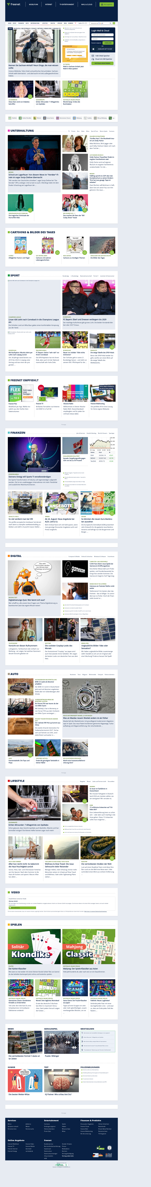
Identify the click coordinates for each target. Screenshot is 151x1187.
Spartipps (111, 433)
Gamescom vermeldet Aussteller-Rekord (73, 608)
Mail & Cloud (86, 4)
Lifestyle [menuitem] (45, 23)
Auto (14, 674)
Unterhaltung (22, 130)
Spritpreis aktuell (13, 1126)
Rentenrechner (102, 1131)
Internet (48, 4)
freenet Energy (12, 1151)
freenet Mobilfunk (13, 1144)
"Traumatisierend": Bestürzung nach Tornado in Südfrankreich (97, 1050)
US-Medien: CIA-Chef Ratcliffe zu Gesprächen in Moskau (75, 40)
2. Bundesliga (74, 275)
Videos (64, 1126)
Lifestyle (17, 781)
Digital (16, 556)
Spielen (16, 924)
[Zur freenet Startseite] (13, 4)
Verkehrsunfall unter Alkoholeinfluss (91, 1069)
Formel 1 (96, 275)
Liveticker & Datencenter (107, 275)
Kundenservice (48, 1144)
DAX (92, 455)
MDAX (93, 458)
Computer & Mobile (74, 556)
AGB (45, 1158)
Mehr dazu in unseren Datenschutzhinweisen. (95, 911)
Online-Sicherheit (103, 1124)
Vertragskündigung (68, 1153)
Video (82, 131)
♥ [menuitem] (75, 23)
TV (69, 131)
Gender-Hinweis (67, 1144)
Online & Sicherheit (86, 556)
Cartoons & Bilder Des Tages (32, 232)
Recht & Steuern (102, 433)
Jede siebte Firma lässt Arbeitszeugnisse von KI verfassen (77, 605)
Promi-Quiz (47, 1131)
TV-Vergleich (102, 1133)
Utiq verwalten (48, 1156)
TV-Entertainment (67, 4)
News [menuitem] (9, 23)
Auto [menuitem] (27, 23)
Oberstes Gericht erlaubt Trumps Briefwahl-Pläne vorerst (96, 1045)
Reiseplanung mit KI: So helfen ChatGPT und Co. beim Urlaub (78, 611)
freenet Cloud (85, 1126)
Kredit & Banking (91, 433)
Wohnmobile (92, 674)
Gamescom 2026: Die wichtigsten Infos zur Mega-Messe (76, 614)
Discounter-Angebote (87, 1124)
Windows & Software (100, 556)
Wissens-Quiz (66, 1129)
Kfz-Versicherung (86, 1133)
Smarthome (111, 556)
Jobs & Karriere (80, 433)
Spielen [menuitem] (60, 23)
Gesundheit (111, 781)
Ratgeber (82, 781)
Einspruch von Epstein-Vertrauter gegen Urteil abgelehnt (75, 33)
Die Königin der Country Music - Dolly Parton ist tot (75, 36)
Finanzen (17, 433)
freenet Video (30, 1144)
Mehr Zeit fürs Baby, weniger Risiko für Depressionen (95, 1041)
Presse (64, 1146)
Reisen (89, 781)
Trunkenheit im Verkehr (88, 1079)
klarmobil (28, 1148)
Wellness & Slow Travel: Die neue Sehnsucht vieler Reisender (78, 829)
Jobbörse (28, 1124)
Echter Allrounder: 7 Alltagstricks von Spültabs (93, 1037)
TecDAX (93, 461)
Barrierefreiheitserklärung (52, 1146)
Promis (73, 131)
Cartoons (111, 131)
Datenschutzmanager (50, 1153)
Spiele (64, 1124)
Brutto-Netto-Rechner (105, 1129)
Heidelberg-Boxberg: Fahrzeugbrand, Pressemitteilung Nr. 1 (96, 1072)
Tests (79, 674)
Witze (87, 131)
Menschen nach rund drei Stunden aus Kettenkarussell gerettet (73, 28)
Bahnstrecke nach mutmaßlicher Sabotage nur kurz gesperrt (97, 1033)
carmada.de (29, 1151)
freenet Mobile (30, 1146)
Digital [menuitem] (53, 23)
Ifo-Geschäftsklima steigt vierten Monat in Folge (75, 481)
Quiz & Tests (94, 131)
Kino (78, 131)
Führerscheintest (109, 674)
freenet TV (11, 1146)
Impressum (47, 1148)
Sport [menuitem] (14, 23)
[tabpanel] (34, 51)
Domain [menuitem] (70, 23)
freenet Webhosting (87, 1131)
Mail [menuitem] (65, 23)
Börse (9, 1124)
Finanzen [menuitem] (21, 23)
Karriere (64, 1151)
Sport (15, 275)
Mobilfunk (33, 4)
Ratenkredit (101, 1126)
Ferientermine (12, 1129)
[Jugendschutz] (61, 1165)
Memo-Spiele (103, 131)
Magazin (84, 674)
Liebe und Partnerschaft (99, 781)
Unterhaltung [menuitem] (35, 23)
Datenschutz (48, 1151)
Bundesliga (66, 275)
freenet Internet (13, 1148)
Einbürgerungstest (49, 1126)
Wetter (28, 1126)
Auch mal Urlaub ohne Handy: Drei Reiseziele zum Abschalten (78, 832)
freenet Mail (84, 1129)
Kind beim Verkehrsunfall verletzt (90, 1076)
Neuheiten (73, 674)
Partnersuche (30, 1129)
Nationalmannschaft (86, 275)
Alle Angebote (108, 4)
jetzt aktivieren (15, 908)
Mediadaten (65, 1148)
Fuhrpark (100, 674)
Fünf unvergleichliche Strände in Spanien (74, 826)
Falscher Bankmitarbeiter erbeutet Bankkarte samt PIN (95, 1082)
